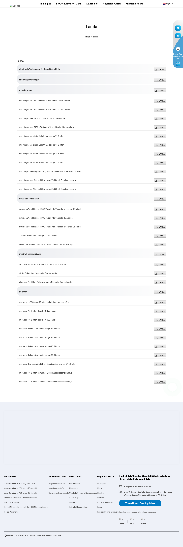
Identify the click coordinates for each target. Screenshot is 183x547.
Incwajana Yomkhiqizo (29, 198)
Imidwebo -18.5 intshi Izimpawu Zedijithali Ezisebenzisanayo (45, 373)
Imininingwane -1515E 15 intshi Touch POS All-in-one (42, 118)
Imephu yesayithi (27, 538)
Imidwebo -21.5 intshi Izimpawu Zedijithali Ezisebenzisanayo (45, 382)
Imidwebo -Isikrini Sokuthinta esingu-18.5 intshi (39, 346)
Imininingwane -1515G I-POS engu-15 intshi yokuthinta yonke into (47, 127)
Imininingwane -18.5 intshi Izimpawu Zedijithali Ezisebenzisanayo (47, 180)
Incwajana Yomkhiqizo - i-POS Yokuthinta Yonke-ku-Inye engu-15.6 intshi (50, 209)
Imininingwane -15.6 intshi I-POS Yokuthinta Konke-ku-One (44, 101)
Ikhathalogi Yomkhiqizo (29, 80)
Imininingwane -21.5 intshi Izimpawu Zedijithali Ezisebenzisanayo (47, 189)
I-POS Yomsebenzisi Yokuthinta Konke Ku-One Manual (42, 264)
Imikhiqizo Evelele (11, 538)
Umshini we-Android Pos (48, 538)
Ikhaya (87, 37)
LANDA (161, 69)
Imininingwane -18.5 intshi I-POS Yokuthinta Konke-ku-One (44, 109)
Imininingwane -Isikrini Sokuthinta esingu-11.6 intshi (41, 136)
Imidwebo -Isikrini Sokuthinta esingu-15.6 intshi (39, 337)
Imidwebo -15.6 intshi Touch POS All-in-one (37, 311)
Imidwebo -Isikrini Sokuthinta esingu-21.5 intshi (39, 355)
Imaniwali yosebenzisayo (30, 254)
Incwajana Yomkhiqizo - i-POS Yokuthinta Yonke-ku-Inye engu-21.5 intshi (50, 227)
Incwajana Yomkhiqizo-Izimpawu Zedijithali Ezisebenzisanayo (46, 244)
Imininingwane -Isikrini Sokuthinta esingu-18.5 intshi (41, 154)
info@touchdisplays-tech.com (137, 486)
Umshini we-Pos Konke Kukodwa (148, 538)
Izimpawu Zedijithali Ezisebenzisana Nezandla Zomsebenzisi (45, 282)
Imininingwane (25, 90)
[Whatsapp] (172, 387)
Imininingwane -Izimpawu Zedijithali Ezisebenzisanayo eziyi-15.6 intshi (50, 171)
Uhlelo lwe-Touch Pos (69, 538)
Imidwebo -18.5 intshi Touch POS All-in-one (37, 320)
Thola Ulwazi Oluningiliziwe (140, 503)
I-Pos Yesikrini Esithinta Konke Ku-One (95, 538)
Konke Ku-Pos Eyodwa (123, 538)
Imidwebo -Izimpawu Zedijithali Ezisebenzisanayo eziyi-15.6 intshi (48, 364)
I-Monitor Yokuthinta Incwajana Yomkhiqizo (38, 235)
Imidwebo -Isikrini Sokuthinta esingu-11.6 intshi (39, 329)
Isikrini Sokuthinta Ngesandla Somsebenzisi (38, 273)
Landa (95, 37)
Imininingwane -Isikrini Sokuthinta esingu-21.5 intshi (41, 162)
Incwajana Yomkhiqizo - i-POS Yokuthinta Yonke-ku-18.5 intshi (46, 218)
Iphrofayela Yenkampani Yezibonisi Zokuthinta (39, 69)
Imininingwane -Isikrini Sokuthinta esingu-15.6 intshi (41, 145)
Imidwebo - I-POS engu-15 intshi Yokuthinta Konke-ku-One (44, 302)
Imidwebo (23, 292)
